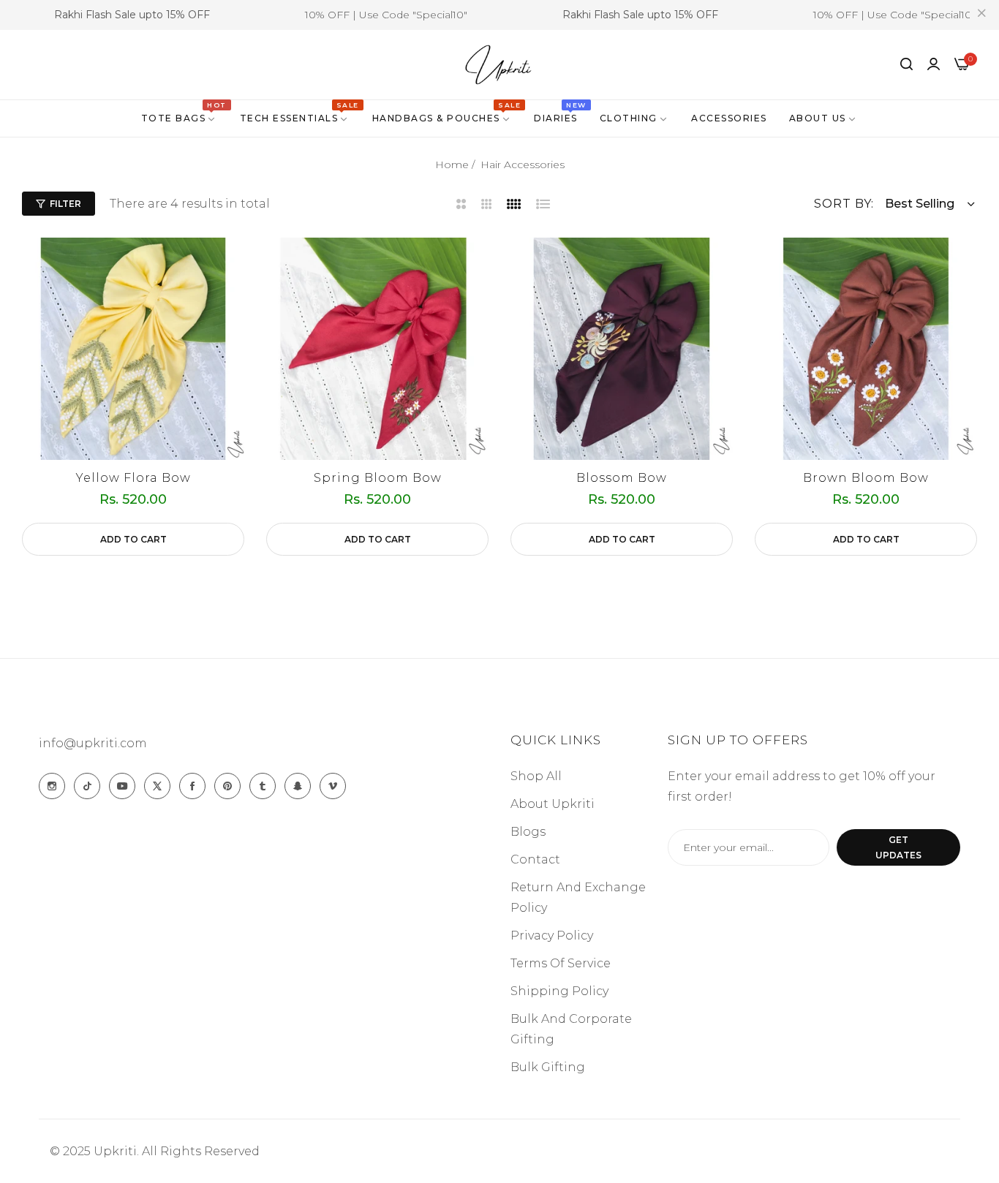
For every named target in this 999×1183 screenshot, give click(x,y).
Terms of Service (560, 963)
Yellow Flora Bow (133, 478)
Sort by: (844, 204)
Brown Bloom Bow (866, 478)
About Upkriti (552, 804)
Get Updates (898, 847)
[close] (981, 15)
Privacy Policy (551, 935)
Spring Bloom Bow (378, 478)
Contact (535, 859)
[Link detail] (52, 786)
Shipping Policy (559, 991)
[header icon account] (933, 64)
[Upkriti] (500, 65)
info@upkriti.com (93, 743)
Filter (65, 203)
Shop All (536, 776)
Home (452, 164)
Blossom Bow (621, 478)
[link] (179, 118)
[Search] (906, 64)
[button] (133, 539)
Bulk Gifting (547, 1067)
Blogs (528, 832)
